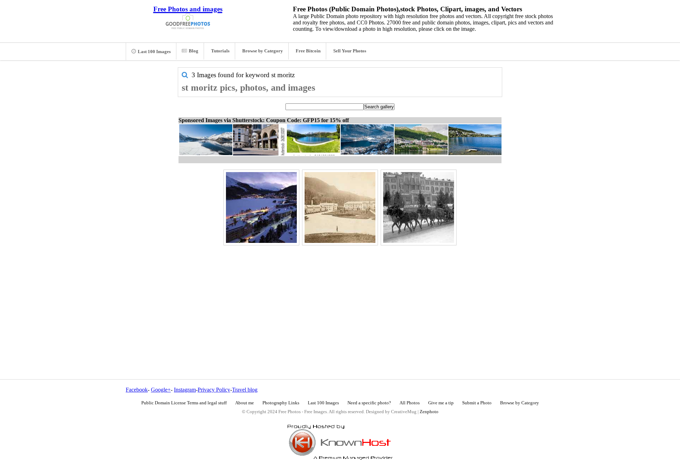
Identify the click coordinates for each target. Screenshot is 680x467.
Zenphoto (429, 411)
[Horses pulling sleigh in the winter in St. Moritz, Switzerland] (419, 207)
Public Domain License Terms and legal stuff (184, 402)
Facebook (137, 390)
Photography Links (280, 402)
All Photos (410, 402)
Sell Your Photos (349, 51)
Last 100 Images (154, 51)
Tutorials (220, 51)
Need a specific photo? (369, 402)
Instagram (185, 390)
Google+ (161, 390)
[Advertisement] (340, 297)
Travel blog (244, 390)
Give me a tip (441, 402)
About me (244, 402)
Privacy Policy (214, 390)
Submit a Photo (477, 402)
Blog (193, 51)
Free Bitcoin (308, 51)
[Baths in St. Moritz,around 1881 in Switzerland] (340, 207)
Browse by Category (262, 51)
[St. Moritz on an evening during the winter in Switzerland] (261, 207)
